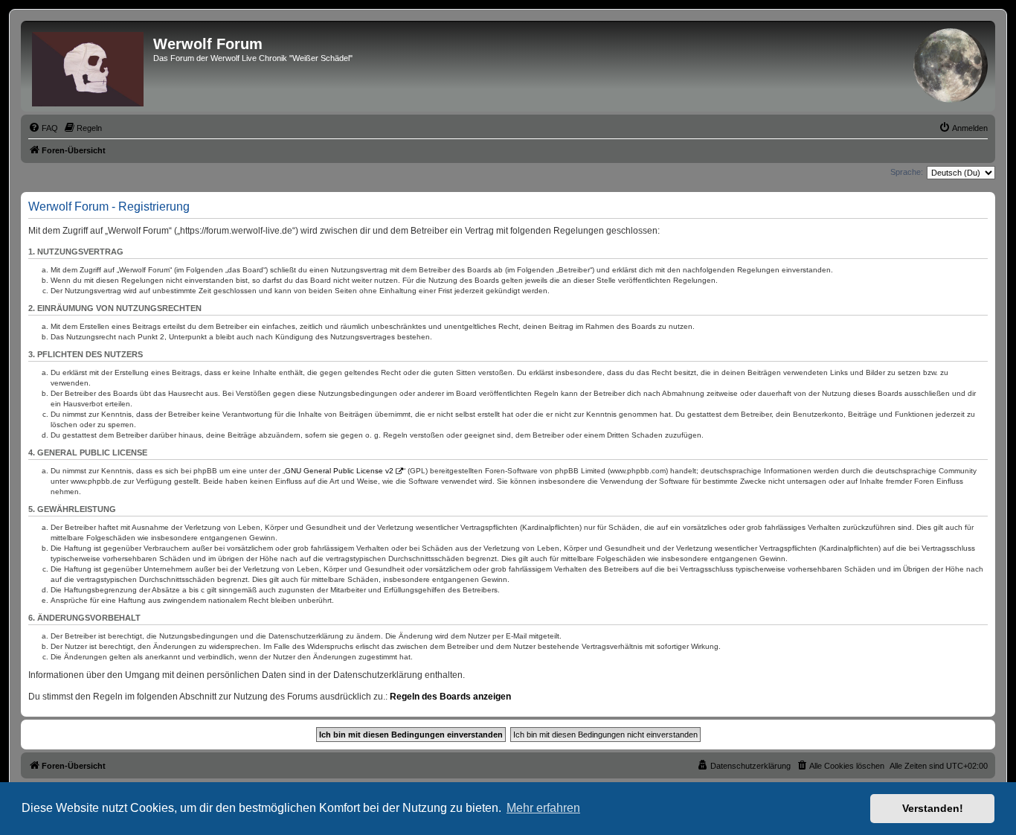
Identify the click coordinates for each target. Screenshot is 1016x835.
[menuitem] (43, 128)
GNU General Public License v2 (339, 471)
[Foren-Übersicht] (89, 66)
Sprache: (906, 171)
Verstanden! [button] (932, 808)
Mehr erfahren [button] (543, 808)
